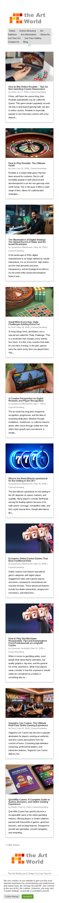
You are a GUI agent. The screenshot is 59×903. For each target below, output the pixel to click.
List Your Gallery (33, 38)
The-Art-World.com (17, 873)
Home (12, 31)
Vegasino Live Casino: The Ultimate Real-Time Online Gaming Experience (28, 724)
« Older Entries (13, 845)
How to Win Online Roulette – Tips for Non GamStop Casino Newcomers (28, 88)
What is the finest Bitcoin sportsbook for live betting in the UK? (28, 479)
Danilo (14, 807)
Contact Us (13, 42)
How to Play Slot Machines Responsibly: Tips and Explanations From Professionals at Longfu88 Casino (27, 642)
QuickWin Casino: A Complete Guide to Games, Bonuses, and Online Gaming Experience (29, 801)
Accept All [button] (27, 896)
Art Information (29, 34)
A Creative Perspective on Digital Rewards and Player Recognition (25, 399)
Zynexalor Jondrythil (20, 648)
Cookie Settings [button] (11, 896)
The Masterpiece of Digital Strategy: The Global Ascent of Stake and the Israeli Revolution (27, 242)
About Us (45, 34)
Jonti (13, 92)
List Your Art (14, 38)
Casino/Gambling (38, 92)
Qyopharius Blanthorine (22, 247)
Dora (13, 728)
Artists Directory (28, 31)
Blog (25, 42)
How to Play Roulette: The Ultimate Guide (26, 164)
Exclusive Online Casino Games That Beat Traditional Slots (28, 559)
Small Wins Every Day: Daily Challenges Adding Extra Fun (24, 323)
